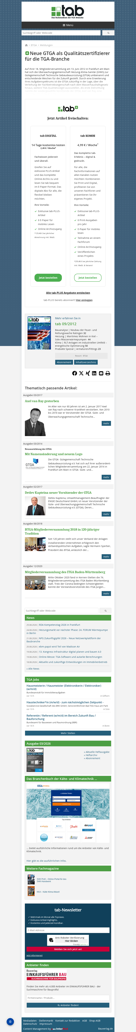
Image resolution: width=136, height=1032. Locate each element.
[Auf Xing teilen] (88, 374)
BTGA (34, 45)
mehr (106, 423)
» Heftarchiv (90, 755)
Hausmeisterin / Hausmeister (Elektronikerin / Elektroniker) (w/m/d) (64, 687)
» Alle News (33, 668)
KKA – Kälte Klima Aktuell (48, 892)
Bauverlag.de (105, 1028)
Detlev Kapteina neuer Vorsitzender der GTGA (58, 493)
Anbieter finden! (69, 1005)
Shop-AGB (94, 1020)
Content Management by (37, 1028)
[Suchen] (108, 32)
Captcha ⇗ (80, 944)
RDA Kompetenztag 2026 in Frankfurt (53, 624)
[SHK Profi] (32, 880)
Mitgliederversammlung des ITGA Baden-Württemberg (65, 572)
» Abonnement (92, 758)
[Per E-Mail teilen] (101, 373)
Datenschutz (30, 1023)
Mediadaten (30, 1020)
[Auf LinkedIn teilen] (94, 374)
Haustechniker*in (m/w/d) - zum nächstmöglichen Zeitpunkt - (65, 702)
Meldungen (46, 45)
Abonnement (64, 362)
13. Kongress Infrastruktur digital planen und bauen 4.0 (64, 651)
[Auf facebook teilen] (74, 374)
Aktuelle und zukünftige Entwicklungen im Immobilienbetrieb (67, 662)
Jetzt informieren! (34, 955)
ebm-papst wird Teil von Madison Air (53, 646)
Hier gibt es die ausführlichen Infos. (47, 860)
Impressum (45, 1023)
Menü (69, 25)
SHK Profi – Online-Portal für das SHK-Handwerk (51, 880)
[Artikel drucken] (107, 373)
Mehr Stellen (68, 733)
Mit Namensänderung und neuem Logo (53, 454)
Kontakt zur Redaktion (67, 1020)
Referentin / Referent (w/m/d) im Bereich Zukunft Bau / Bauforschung (61, 717)
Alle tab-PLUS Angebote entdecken (68, 292)
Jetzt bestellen (48, 277)
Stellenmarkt (46, 1020)
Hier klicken (71, 940)
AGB (84, 1020)
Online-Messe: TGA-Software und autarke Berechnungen (64, 656)
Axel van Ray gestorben (42, 401)
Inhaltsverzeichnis (86, 362)
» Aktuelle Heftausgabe (96, 751)
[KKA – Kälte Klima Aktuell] (32, 892)
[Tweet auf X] (81, 374)
